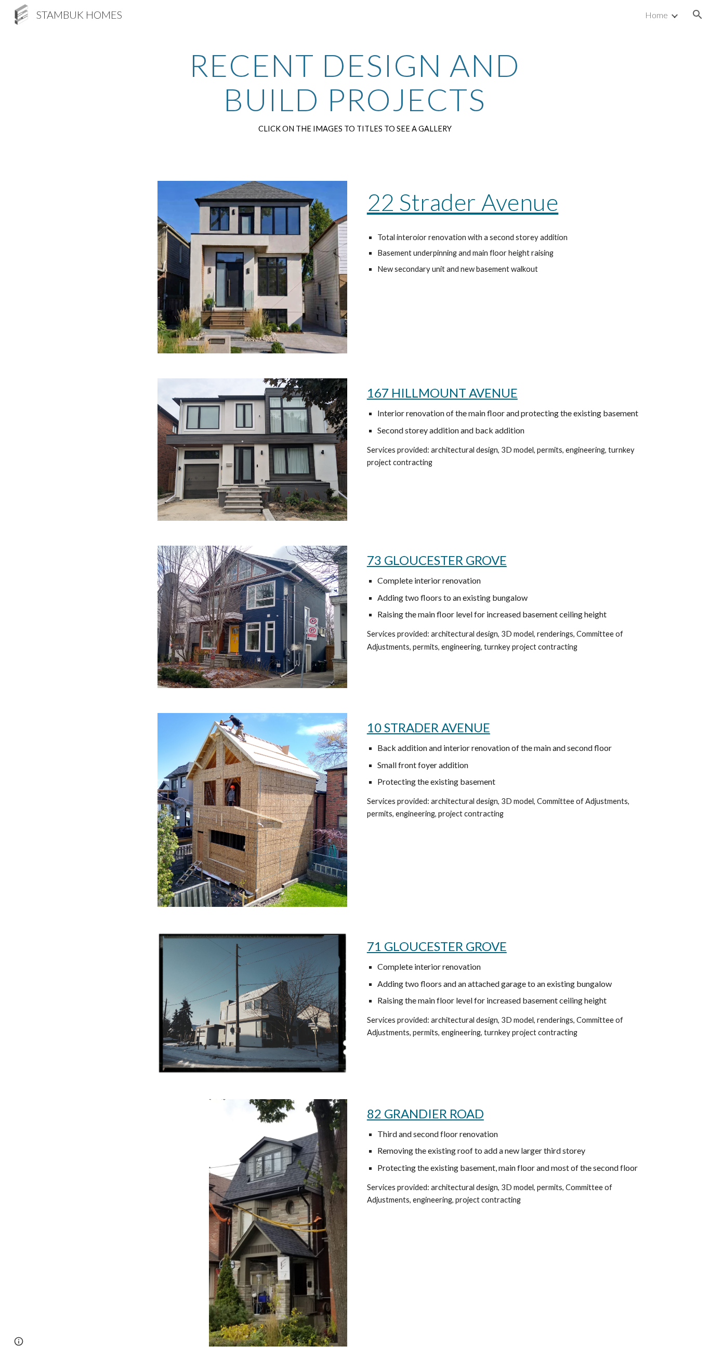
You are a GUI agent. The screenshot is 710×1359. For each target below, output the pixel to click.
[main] (355, 91)
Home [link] (656, 15)
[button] (697, 14)
